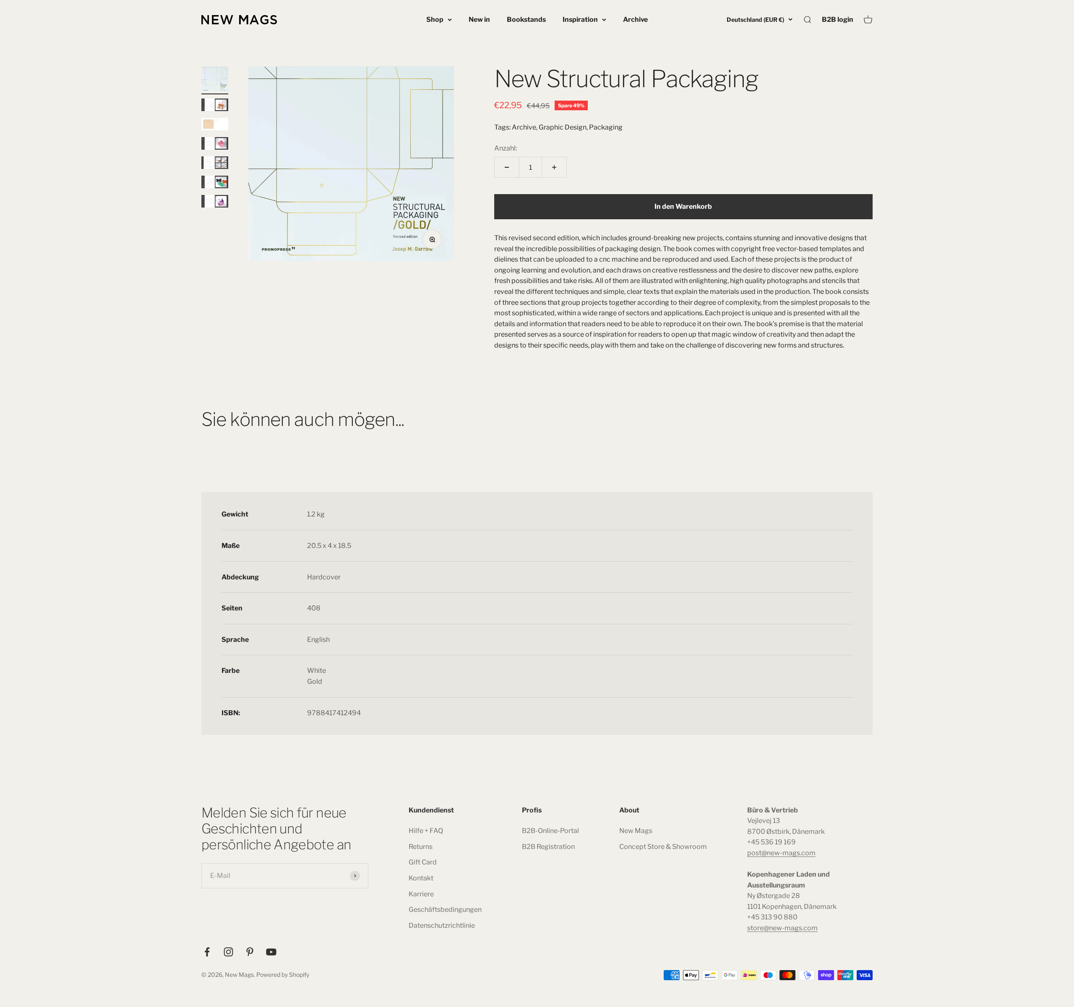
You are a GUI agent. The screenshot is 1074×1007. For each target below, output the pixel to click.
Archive (635, 19)
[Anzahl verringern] (507, 167)
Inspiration (580, 19)
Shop (434, 19)
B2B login (837, 19)
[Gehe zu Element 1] (214, 80)
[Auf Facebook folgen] (207, 952)
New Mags (635, 831)
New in (479, 19)
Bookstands (526, 19)
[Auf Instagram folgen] (228, 952)
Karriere (421, 894)
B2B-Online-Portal (550, 831)
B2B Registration (548, 847)
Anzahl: (505, 148)
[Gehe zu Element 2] (214, 106)
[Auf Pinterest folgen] (249, 952)
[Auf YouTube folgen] (271, 952)
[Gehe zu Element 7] (214, 202)
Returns (421, 847)
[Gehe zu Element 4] (214, 144)
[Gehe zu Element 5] (214, 163)
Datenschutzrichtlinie (442, 925)
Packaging (606, 127)
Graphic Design (563, 127)
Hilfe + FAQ (426, 831)
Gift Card (423, 862)
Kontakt (421, 878)
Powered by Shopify (282, 974)
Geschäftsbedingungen (445, 910)
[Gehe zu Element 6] (214, 183)
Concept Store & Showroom (663, 847)
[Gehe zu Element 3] (214, 125)
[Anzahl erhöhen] (554, 167)
